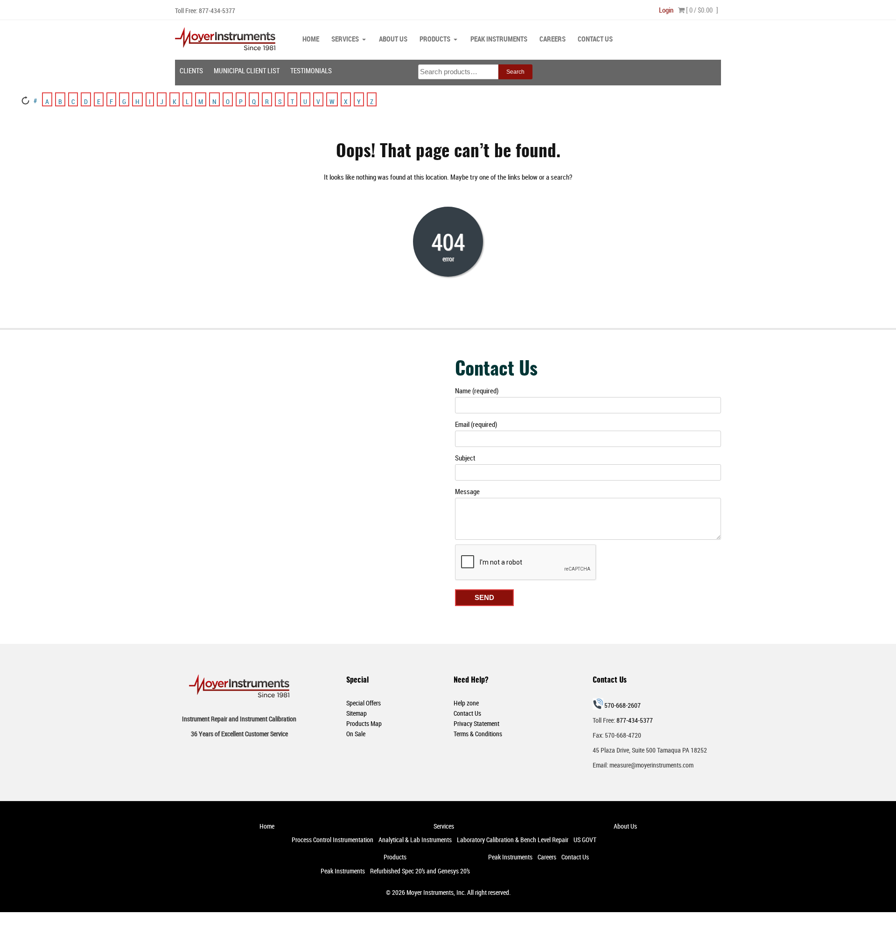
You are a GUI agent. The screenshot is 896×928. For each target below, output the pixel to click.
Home (310, 38)
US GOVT (585, 839)
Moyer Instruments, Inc (435, 892)
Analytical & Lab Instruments (415, 839)
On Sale (355, 733)
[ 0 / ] (701, 9)
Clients (191, 70)
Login (666, 9)
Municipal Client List (247, 70)
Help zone (466, 702)
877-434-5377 (217, 10)
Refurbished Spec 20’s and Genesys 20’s (420, 870)
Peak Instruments (498, 38)
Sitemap (356, 713)
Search (515, 72)
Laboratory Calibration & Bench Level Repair (512, 839)
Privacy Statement (476, 723)
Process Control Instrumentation (332, 839)
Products (435, 38)
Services (345, 38)
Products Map (364, 723)
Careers (552, 38)
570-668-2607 (622, 705)
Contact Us (595, 38)
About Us (393, 38)
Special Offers (363, 702)
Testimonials (311, 70)
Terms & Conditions (478, 733)
